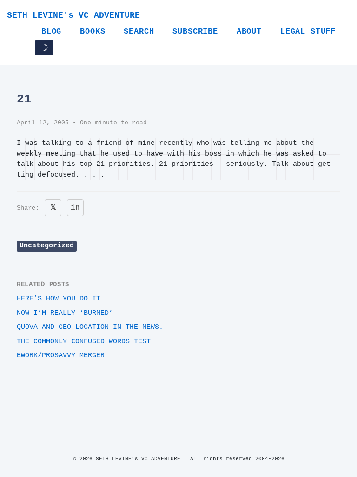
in (75, 208)
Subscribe (195, 31)
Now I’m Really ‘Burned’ (65, 313)
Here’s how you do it (58, 299)
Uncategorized (47, 246)
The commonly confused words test (84, 342)
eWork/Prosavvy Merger (61, 356)
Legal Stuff (308, 31)
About (249, 31)
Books (92, 31)
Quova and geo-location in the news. (90, 327)
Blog (51, 31)
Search (139, 31)
